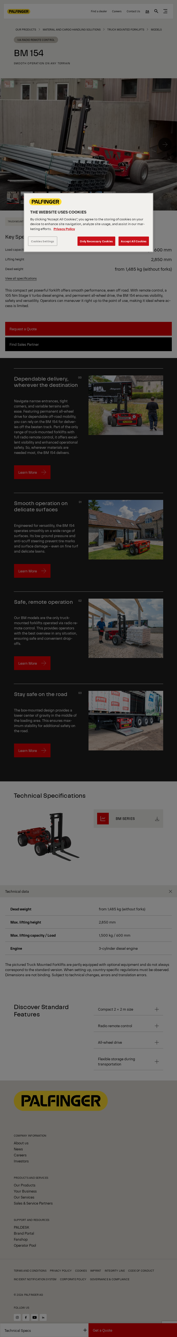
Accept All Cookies (134, 241)
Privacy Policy (64, 228)
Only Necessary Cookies (96, 241)
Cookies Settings (42, 241)
